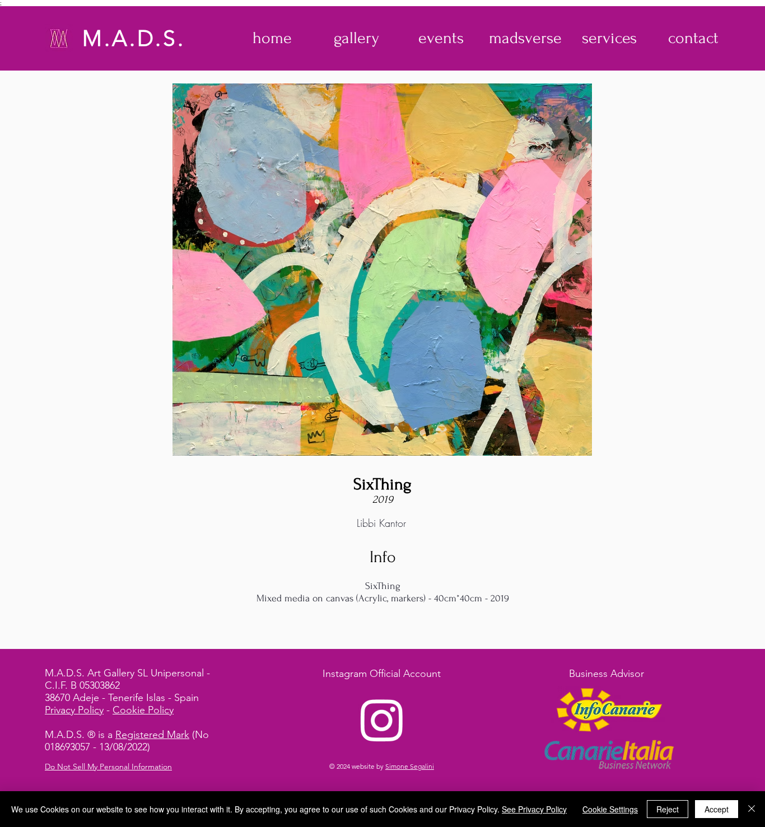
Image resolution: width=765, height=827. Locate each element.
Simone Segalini (409, 766)
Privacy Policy (74, 710)
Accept (717, 809)
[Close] (751, 809)
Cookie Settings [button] (610, 809)
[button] (356, 38)
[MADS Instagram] (382, 719)
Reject (667, 809)
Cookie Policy (143, 710)
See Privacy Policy (534, 809)
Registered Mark (152, 734)
